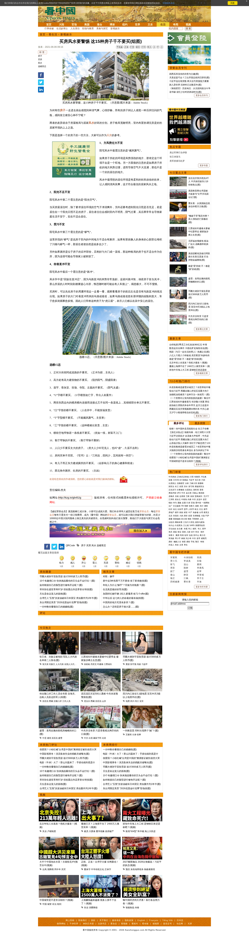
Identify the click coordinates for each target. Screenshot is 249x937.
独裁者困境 (149, 869)
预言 (128, 869)
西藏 (51, 701)
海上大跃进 (150, 831)
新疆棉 (200, 483)
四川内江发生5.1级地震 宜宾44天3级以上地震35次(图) (199, 306)
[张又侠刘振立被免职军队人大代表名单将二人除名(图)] (59, 633)
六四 (203, 480)
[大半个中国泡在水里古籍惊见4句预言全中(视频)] (59, 838)
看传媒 (145, 923)
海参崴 (195, 512)
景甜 (128, 664)
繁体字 (87, 869)
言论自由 (172, 529)
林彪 (183, 538)
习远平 (145, 664)
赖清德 (201, 493)
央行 (201, 506)
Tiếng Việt (167, 920)
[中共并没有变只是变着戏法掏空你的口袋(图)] (100, 707)
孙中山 (196, 535)
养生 (186, 545)
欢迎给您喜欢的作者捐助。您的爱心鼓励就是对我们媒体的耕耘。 (83, 479)
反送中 (199, 499)
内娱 (139, 664)
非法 (54, 904)
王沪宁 (206, 496)
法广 (170, 506)
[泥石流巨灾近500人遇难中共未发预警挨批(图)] (100, 670)
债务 (206, 506)
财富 (186, 512)
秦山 (172, 574)
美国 (86, 24)
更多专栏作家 (202, 587)
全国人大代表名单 (72, 664)
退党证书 (167, 923)
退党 (201, 490)
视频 (188, 24)
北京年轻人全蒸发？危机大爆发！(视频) (188, 362)
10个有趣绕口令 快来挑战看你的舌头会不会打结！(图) (67, 581)
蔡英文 (206, 512)
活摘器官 (180, 483)
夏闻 (199, 564)
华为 (175, 503)
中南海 (184, 499)
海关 (170, 532)
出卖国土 (172, 483)
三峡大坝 (193, 483)
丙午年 (57, 869)
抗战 (191, 535)
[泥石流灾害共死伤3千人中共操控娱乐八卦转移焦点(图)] (178, 178)
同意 (233, 3)
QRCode (70, 545)
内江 (137, 701)
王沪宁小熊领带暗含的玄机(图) (184, 412)
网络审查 (178, 522)
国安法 (171, 486)
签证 (179, 532)
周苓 (172, 568)
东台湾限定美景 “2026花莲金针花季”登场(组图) (63, 602)
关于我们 (103, 920)
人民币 (191, 509)
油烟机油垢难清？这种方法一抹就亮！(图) (189, 394)
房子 (40, 56)
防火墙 (184, 519)
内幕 (189, 499)
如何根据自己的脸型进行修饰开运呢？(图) (61, 585)
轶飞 (172, 564)
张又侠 (45, 664)
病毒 (170, 480)
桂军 (186, 535)
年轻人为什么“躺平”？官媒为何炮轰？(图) (124, 585)
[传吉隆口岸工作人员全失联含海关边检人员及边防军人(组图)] (59, 670)
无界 (190, 923)
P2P (207, 516)
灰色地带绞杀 (137, 869)
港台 (99, 24)
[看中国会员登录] (189, 38)
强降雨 (50, 869)
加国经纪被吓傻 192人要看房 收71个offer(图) (126, 594)
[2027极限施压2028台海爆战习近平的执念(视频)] (142, 838)
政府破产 (109, 831)
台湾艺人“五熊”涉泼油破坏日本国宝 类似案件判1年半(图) (68, 598)
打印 (144, 47)
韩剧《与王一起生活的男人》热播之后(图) (189, 352)
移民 (194, 529)
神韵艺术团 (88, 923)
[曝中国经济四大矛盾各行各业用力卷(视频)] (142, 876)
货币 (186, 509)
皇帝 (198, 538)
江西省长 (108, 664)
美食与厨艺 (102, 28)
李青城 (200, 574)
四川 (132, 701)
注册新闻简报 (178, 594)
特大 (149, 47)
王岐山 (195, 493)
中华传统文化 (97, 869)
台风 (44, 869)
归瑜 (199, 561)
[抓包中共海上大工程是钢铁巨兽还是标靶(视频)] (142, 800)
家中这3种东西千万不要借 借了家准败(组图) (125, 581)
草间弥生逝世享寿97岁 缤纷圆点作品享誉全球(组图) (66, 589)
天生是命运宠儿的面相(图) (53, 594)
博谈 (112, 24)
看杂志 (114, 923)
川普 (192, 477)
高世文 (94, 664)
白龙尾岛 (178, 525)
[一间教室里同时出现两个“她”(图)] (142, 707)
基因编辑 (177, 519)
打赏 (132, 47)
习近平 (191, 480)
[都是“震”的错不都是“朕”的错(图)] (178, 266)
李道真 (187, 561)
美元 (175, 509)
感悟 (188, 542)
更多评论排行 (202, 464)
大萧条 (92, 831)
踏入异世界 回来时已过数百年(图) (185, 84)
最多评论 (179, 423)
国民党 (196, 490)
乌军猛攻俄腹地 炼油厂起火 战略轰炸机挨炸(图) (198, 244)
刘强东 (176, 516)
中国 (44, 904)
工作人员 (66, 701)
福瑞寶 (156, 923)
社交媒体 (177, 506)
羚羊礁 (141, 831)
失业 (44, 831)
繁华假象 (100, 831)
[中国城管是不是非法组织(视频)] (59, 876)
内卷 (137, 907)
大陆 (61, 24)
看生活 (53, 34)
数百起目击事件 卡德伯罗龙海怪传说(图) (188, 348)
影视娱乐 (115, 28)
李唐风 (200, 568)
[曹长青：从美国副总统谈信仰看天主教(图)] (178, 203)
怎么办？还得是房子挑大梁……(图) (121, 606)
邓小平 (178, 538)
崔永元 (178, 499)
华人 (190, 529)
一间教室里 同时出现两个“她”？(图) (141, 730)
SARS (192, 525)
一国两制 (205, 503)
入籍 (188, 532)
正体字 (108, 869)
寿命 (177, 545)
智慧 (184, 542)
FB (182, 506)
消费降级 (93, 907)
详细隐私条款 (169, 3)
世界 (137, 24)
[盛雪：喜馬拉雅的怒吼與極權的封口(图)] (59, 707)
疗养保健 (49, 28)
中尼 (44, 738)
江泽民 (171, 499)
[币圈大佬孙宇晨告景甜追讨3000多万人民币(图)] (142, 633)
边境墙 (182, 496)
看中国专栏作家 (180, 552)
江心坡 (186, 525)
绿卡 (193, 532)
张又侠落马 (175, 156)
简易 (199, 557)
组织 (59, 904)
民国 (182, 535)
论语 (104, 738)
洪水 (186, 486)
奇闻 (175, 24)
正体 (126, 47)
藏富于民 (97, 738)
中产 (190, 512)
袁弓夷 (191, 486)
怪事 (139, 734)
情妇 (170, 503)
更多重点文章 (202, 329)
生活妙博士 (62, 28)
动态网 (180, 923)
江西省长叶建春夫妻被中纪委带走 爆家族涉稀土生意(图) (199, 231)
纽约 (125, 24)
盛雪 (60, 738)
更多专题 (204, 165)
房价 (186, 516)
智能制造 (130, 907)
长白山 (171, 525)
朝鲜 (186, 506)
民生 (197, 532)
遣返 (175, 532)
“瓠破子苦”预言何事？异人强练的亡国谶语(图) (198, 219)
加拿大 (192, 506)
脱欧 (197, 506)
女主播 (180, 529)
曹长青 (187, 581)
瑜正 (172, 578)
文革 (181, 545)
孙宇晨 (133, 664)
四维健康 (175, 581)
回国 (184, 532)
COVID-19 (177, 480)
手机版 (120, 47)
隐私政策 (129, 920)
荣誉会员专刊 (178, 67)
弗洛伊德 (172, 493)
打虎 (188, 503)
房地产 (171, 512)
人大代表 (60, 664)
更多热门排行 (202, 416)
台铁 (187, 483)
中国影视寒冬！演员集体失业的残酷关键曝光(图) (64, 754)
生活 (163, 24)
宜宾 (141, 701)
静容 (186, 574)
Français (153, 920)
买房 (40, 59)
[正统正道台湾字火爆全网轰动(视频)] (100, 838)
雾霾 (170, 519)
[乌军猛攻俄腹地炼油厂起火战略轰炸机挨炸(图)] (178, 241)
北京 (170, 516)
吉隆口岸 (58, 701)
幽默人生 (177, 542)
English (141, 920)
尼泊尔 (87, 701)
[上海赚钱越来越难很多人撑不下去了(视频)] (100, 876)
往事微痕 (180, 490)
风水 (40, 63)
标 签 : (42, 52)
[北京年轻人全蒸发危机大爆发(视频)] (59, 800)
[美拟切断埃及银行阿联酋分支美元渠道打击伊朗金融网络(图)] (178, 253)
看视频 (124, 923)
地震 (128, 701)
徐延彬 (87, 664)
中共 (86, 738)
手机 (193, 542)
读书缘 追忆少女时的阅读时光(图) (185, 92)
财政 (181, 512)
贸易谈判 (199, 496)
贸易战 (185, 480)
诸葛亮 (204, 538)
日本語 (180, 920)
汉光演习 (172, 490)
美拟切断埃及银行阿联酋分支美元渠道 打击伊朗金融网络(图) (199, 256)
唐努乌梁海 (199, 522)
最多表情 (200, 423)
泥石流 (45, 701)
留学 (204, 529)
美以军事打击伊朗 (178, 152)
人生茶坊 (75, 28)
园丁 (172, 571)
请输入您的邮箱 (190, 599)
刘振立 (52, 664)
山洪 (104, 701)
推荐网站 (61, 923)
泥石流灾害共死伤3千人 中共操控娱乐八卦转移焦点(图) (198, 181)
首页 (48, 24)
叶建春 (100, 664)
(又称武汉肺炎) (183, 477)
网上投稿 (70, 920)
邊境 (49, 738)
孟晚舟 (171, 496)
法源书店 (102, 923)
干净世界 (74, 923)
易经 (171, 542)
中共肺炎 (172, 477)
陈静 (186, 568)
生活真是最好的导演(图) (115, 589)
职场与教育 (88, 28)
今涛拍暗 (188, 557)
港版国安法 (199, 486)
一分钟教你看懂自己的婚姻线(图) (56, 606)
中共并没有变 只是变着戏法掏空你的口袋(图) (198, 319)
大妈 (181, 516)
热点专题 (175, 146)
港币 (205, 509)
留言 (138, 47)
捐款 (93, 920)
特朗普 (197, 477)
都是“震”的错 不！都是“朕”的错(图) (185, 359)
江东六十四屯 (188, 522)
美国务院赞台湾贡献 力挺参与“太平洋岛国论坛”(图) (198, 193)
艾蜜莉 (129, 734)
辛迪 (199, 581)
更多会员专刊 (202, 95)
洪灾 (63, 869)
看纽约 (135, 923)
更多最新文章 (202, 373)
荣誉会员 (144, 511)
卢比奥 (203, 477)
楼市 (177, 512)
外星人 (171, 545)
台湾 (201, 512)
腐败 (179, 503)
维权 (189, 519)
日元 (201, 509)
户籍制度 (51, 831)
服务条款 (116, 920)
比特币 (180, 509)
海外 (202, 532)
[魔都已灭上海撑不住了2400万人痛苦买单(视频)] (100, 800)
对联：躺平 (108, 576)
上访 (201, 519)
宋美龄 (171, 538)
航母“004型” (131, 831)
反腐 (184, 503)
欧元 (196, 509)
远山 (186, 564)
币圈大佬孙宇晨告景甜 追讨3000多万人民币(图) (64, 576)
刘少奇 (188, 538)
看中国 (62, 13)
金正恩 (189, 493)
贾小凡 (173, 561)
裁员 (86, 831)
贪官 (205, 499)
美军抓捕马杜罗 (177, 161)
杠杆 (170, 509)
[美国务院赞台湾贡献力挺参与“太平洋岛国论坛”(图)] (178, 190)
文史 (150, 24)
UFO (179, 493)
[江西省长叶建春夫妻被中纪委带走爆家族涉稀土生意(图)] (100, 633)
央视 (185, 529)
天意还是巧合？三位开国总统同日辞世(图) (189, 77)
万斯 (187, 496)
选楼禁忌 (42, 66)
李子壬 (200, 578)
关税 (177, 496)
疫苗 (181, 486)
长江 (177, 486)
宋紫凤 (173, 557)
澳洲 (177, 535)
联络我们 (82, 920)
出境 (91, 738)
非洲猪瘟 (196, 516)
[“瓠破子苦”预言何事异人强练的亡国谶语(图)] (178, 216)
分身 (134, 734)
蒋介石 (203, 535)
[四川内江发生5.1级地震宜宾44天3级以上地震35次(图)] (142, 670)
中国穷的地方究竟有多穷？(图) (118, 602)
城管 (49, 904)
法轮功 (171, 522)
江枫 (186, 578)
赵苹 (199, 571)
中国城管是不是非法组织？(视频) (56, 900)
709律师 (195, 519)
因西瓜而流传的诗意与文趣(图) (184, 74)
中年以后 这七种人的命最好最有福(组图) (123, 598)
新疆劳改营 (200, 525)
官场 (74, 24)
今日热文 (45, 627)
